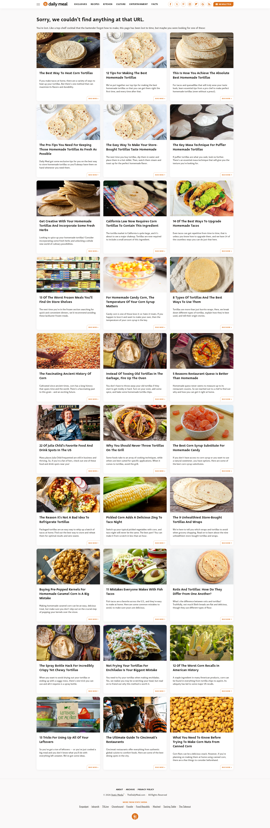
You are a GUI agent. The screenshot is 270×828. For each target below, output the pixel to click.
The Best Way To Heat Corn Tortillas (66, 73)
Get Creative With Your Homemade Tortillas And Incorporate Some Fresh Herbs (67, 225)
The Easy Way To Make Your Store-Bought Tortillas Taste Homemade (131, 147)
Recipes (95, 4)
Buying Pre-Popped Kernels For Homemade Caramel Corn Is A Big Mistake (64, 593)
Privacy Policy (146, 789)
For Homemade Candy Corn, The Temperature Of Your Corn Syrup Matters (130, 302)
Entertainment (138, 4)
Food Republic (143, 806)
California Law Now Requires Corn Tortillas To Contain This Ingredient (132, 223)
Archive (130, 789)
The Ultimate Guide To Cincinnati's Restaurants (131, 739)
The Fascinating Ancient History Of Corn (65, 376)
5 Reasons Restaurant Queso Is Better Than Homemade (200, 376)
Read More (92, 98)
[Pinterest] (183, 4)
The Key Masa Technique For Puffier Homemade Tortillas (199, 147)
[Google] (202, 4)
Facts (154, 4)
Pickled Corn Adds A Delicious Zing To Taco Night (134, 519)
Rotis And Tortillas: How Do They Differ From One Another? (197, 591)
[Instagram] (189, 4)
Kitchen (107, 4)
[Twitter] (177, 4)
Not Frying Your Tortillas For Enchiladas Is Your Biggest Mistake (131, 667)
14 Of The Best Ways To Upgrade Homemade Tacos (197, 223)
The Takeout (185, 806)
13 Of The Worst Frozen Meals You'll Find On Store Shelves (66, 299)
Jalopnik (95, 806)
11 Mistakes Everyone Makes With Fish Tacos (134, 591)
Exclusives (80, 4)
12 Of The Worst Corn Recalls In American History (196, 667)
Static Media (117, 794)
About (119, 789)
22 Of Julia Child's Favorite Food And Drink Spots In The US (66, 447)
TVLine (105, 806)
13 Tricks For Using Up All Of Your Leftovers (63, 739)
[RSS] (209, 4)
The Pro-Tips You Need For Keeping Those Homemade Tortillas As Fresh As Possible (68, 149)
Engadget (84, 806)
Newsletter (225, 4)
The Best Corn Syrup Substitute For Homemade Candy (199, 447)
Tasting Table (169, 806)
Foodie (129, 806)
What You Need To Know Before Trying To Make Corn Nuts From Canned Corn (197, 742)
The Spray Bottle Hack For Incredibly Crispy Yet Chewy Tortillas (66, 667)
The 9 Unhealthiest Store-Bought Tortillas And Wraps (197, 519)
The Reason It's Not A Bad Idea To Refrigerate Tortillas (64, 519)
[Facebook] (170, 4)
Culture (121, 4)
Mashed (156, 806)
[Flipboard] (196, 4)
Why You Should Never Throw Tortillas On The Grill (135, 447)
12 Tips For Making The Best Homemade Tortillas (126, 75)
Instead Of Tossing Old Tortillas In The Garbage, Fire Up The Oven (134, 376)
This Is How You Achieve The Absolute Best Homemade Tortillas (201, 75)
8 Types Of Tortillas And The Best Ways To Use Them (197, 299)
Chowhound (117, 806)
